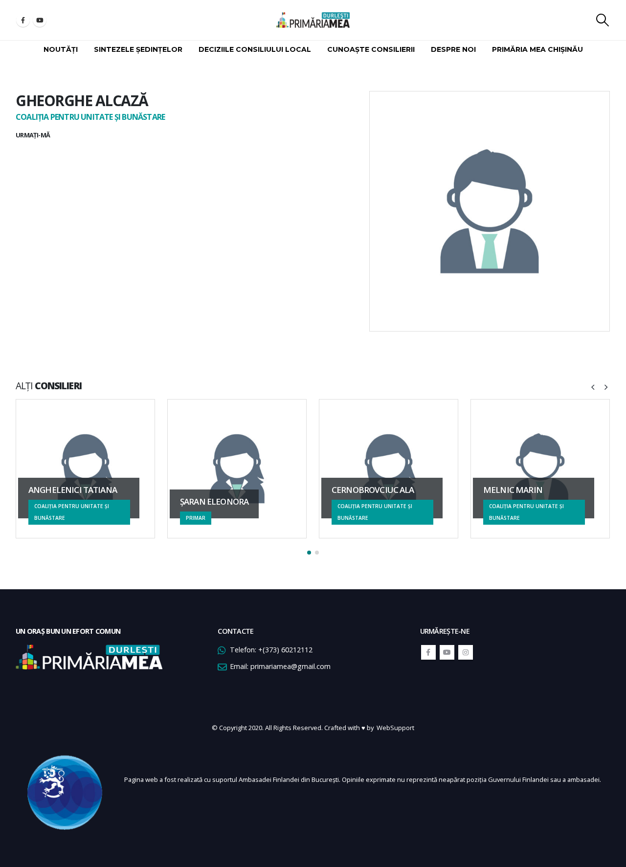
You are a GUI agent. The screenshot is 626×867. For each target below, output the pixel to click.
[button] (309, 552)
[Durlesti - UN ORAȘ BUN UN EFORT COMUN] (313, 20)
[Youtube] (39, 20)
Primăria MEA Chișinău (537, 49)
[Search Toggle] (602, 20)
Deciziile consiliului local (255, 49)
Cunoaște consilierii (371, 49)
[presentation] (592, 386)
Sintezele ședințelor (138, 49)
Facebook (428, 652)
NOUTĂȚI (61, 49)
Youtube (447, 652)
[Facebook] (23, 20)
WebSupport (395, 727)
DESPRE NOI (453, 49)
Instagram (465, 652)
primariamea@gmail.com (290, 666)
